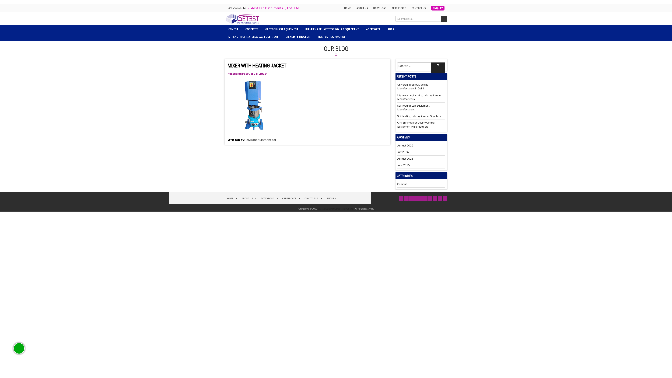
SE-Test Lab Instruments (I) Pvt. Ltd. (336, 209)
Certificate (399, 8)
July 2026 (403, 152)
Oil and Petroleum (297, 36)
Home (347, 8)
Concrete (251, 29)
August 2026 (405, 145)
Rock (390, 29)
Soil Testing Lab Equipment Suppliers (419, 116)
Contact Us (418, 8)
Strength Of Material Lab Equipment (253, 36)
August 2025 (405, 158)
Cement (233, 29)
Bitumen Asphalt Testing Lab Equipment (332, 29)
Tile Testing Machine (331, 36)
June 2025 (403, 165)
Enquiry (438, 8)
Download (379, 8)
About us (362, 8)
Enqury (331, 198)
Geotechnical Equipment (281, 29)
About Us (247, 198)
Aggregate (373, 29)
